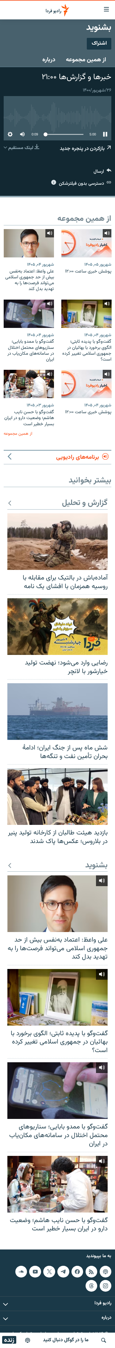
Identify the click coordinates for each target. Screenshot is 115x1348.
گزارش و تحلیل (85, 503)
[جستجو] (103, 1340)
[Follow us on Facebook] (77, 1271)
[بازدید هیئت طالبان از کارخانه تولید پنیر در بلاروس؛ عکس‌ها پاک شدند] (57, 796)
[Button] (102, 173)
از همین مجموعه (86, 59)
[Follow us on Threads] (91, 1285)
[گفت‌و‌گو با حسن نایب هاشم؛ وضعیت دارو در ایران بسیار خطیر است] (29, 384)
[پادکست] (27, 1340)
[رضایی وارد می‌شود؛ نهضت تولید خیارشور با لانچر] (57, 626)
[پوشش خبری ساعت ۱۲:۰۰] (86, 243)
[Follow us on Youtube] (35, 1271)
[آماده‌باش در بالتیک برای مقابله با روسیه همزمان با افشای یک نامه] (57, 541)
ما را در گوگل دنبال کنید (66, 1340)
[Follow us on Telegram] (63, 1271)
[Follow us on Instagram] (105, 1285)
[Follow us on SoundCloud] (21, 1271)
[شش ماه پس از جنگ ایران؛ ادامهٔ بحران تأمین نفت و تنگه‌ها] (57, 711)
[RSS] (91, 1271)
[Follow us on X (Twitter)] (49, 1271)
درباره (49, 59)
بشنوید (96, 865)
